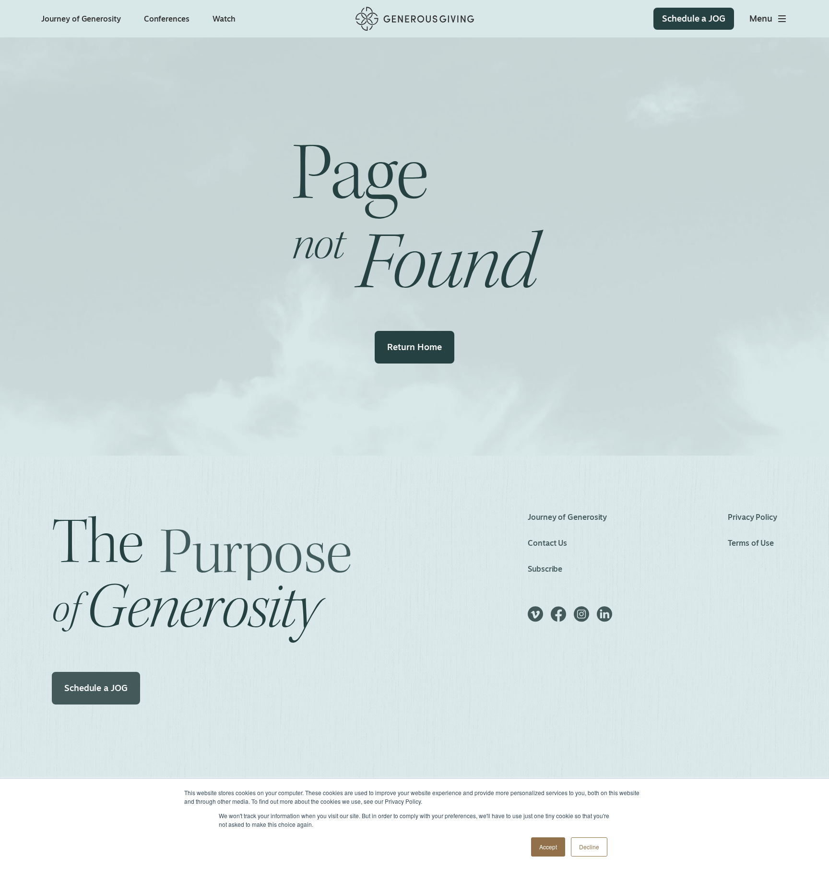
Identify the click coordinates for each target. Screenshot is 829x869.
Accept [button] (548, 847)
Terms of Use (751, 543)
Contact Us (547, 543)
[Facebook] (558, 618)
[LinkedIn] (604, 618)
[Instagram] (581, 618)
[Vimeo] (535, 618)
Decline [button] (589, 847)
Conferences (166, 18)
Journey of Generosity (80, 18)
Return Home (414, 347)
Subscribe (545, 569)
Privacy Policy (752, 517)
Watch (224, 18)
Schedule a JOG (96, 687)
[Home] (414, 19)
